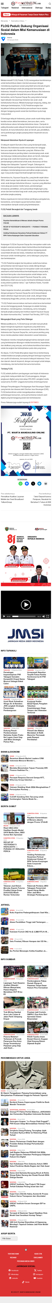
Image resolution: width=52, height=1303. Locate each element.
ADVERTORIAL (14, 1110)
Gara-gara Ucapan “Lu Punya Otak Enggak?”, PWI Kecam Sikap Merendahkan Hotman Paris (30, 1122)
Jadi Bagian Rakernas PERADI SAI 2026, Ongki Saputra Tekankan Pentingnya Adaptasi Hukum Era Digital (30, 1154)
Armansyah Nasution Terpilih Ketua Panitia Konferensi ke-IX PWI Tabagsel (36, 675)
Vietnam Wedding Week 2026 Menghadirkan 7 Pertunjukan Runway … (30, 788)
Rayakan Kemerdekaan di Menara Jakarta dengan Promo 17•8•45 (37, 820)
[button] (26, 605)
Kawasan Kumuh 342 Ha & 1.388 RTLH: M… (29, 932)
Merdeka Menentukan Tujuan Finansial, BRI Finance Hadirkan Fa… (29, 769)
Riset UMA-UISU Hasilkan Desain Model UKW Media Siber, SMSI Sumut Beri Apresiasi (14, 831)
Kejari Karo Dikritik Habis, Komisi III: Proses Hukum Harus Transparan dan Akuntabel (29, 1195)
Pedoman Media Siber (25, 1261)
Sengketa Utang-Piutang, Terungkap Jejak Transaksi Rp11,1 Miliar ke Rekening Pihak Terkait (28, 1133)
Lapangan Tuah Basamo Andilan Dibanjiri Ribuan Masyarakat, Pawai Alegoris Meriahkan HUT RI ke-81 (14, 988)
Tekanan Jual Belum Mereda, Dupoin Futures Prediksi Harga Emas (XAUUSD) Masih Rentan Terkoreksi (14, 890)
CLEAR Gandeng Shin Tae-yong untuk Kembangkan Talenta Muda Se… (26, 798)
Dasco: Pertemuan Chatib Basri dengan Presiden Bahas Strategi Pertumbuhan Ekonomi (27, 1144)
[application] (26, 605)
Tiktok (27, 1282)
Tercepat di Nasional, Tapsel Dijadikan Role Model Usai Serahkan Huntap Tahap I (28, 1214)
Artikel (12, 910)
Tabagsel (7, 670)
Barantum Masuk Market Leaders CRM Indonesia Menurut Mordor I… (27, 759)
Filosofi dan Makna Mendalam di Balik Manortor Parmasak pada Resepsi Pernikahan (36, 735)
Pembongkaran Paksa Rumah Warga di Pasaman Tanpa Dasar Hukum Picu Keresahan (37, 984)
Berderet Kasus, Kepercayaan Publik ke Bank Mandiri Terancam (29, 1103)
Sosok (3, 1091)
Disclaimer (38, 1257)
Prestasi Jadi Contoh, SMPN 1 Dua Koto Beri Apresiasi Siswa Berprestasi (37, 1015)
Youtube (39, 1278)
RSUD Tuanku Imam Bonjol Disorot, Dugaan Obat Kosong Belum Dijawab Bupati (37, 1040)
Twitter (39, 1270)
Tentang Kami (13, 1254)
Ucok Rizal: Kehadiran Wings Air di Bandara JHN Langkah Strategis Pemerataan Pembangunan (14, 706)
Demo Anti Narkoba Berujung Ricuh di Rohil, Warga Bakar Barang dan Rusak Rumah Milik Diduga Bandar (29, 1175)
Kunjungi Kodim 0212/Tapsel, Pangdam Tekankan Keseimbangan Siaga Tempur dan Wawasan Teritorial (37, 707)
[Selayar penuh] (47, 616)
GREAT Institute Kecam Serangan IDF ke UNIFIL (27, 1204)
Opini (11, 939)
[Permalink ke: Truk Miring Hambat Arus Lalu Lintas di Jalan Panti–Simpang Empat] (14, 1002)
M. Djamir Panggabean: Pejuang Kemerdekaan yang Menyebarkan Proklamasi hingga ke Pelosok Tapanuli (24, 1094)
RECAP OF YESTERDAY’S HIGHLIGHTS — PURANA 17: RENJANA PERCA (14, 847)
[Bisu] (43, 616)
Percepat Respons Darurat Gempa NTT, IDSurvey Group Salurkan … (27, 779)
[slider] (24, 616)
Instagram (39, 1274)
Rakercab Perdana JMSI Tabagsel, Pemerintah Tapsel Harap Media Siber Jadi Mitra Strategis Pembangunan (37, 890)
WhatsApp (15, 1274)
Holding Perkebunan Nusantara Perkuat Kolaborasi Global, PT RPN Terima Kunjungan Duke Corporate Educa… (37, 860)
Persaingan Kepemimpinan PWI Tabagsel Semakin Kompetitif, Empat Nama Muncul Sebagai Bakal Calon (14, 678)
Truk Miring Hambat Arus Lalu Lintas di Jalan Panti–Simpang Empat (13, 1015)
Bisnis (12, 756)
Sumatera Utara (33, 813)
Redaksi (13, 1257)
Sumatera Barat (9, 979)
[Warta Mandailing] (26, 3)
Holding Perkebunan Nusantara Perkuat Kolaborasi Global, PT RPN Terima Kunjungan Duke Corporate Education (25, 234)
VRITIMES (34, 402)
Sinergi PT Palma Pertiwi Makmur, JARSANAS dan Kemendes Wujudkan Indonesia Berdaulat (30, 1113)
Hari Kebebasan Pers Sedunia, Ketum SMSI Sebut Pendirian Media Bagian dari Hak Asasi (29, 1165)
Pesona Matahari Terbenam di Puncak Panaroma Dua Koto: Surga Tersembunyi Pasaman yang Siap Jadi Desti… (13, 1042)
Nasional (13, 1100)
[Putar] (4, 616)
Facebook (15, 1270)
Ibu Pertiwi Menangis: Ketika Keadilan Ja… (28, 951)
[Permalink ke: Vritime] (3, 38)
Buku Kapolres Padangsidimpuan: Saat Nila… (30, 913)
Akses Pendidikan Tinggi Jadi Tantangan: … (29, 922)
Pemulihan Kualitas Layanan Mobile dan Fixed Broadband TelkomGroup (12, 498)
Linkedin (15, 1278)
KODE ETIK (38, 1254)
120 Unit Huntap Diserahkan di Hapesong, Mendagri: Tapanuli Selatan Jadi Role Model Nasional (29, 1224)
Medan (6, 826)
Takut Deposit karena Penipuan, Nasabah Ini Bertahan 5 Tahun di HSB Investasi (41, 499)
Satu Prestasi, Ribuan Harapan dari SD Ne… (29, 941)
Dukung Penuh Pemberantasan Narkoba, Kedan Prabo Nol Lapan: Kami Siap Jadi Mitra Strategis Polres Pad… (13, 736)
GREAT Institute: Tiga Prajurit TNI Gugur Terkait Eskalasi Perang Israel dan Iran (27, 1185)
